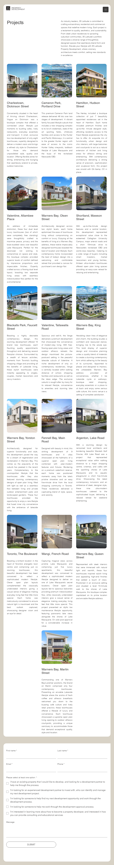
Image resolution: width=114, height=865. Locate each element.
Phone (60, 764)
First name (11, 750)
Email (9, 764)
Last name (62, 750)
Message (10, 822)
